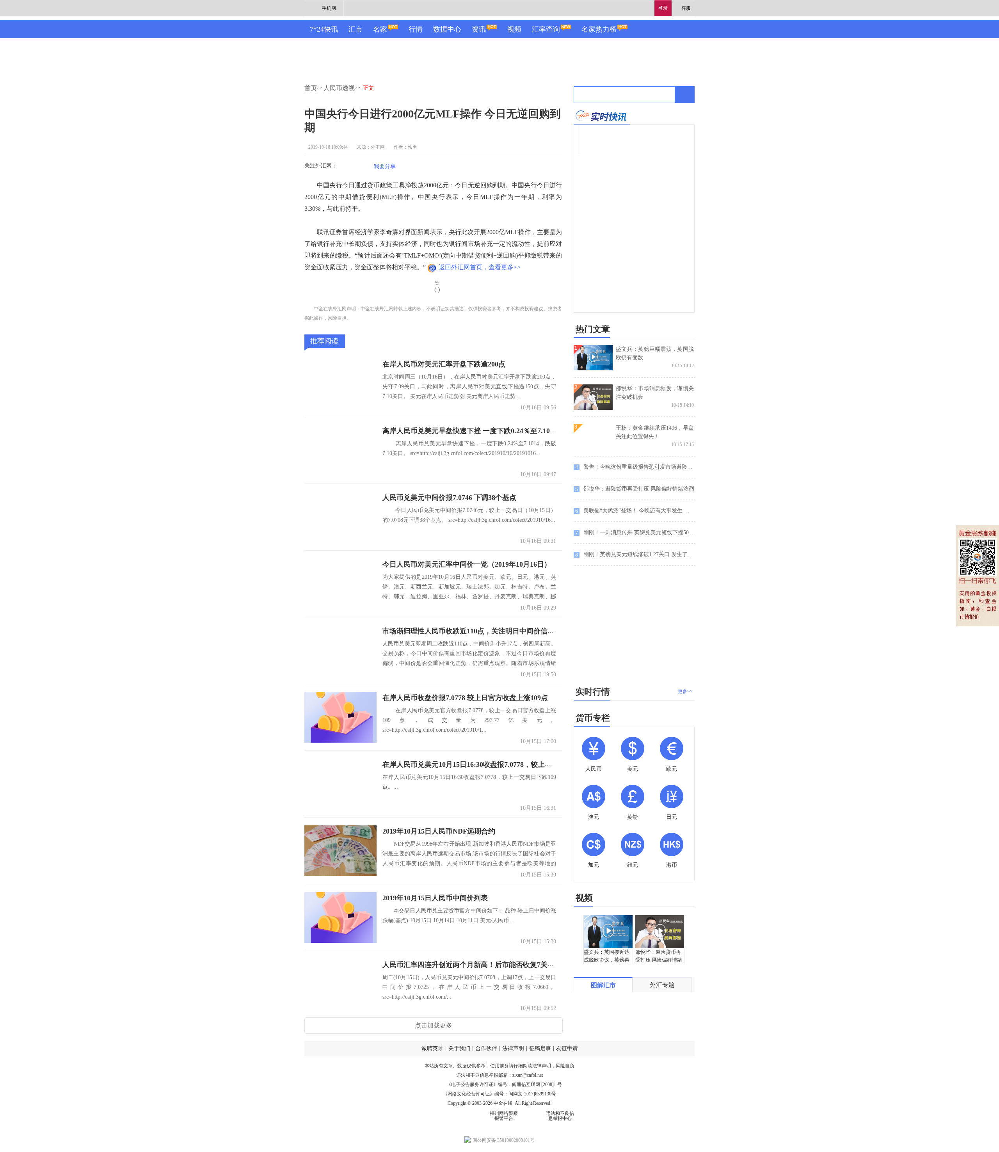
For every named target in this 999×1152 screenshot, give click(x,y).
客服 (686, 8)
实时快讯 (602, 115)
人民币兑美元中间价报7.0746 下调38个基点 (449, 497)
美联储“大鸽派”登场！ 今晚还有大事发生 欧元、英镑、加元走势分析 (635, 511)
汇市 (355, 29)
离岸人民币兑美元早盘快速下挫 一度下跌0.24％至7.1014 (469, 431)
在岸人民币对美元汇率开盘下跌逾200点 (443, 364)
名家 (380, 29)
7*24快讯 (324, 29)
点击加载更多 (433, 1025)
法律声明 (513, 1048)
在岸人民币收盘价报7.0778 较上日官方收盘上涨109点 (465, 698)
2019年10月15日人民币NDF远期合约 (438, 831)
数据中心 (447, 29)
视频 (514, 29)
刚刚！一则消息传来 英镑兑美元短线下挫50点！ (635, 533)
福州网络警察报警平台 (504, 1116)
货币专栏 (593, 718)
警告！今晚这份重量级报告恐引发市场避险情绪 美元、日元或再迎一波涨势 (635, 467)
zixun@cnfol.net (527, 1075)
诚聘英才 (432, 1048)
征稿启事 (540, 1048)
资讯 (479, 29)
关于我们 (459, 1048)
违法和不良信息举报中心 (560, 1116)
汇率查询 (546, 29)
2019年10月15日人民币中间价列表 (435, 898)
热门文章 (593, 329)
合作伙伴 (486, 1048)
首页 (310, 88)
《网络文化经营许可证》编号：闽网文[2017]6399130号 (499, 1094)
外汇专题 (662, 984)
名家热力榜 (599, 29)
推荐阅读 (324, 341)
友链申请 (567, 1048)
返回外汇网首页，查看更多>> (480, 267)
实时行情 (593, 692)
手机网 (329, 8)
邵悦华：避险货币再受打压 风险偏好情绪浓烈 (634, 489)
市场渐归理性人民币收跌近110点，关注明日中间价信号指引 (475, 631)
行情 (416, 29)
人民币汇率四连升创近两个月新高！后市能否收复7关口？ (472, 965)
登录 (663, 8)
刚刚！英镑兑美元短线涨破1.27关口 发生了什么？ (635, 554)
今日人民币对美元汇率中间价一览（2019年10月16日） (466, 564)
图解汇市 (603, 985)
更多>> (685, 691)
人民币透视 (339, 88)
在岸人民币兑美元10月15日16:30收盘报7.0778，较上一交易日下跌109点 (493, 764)
